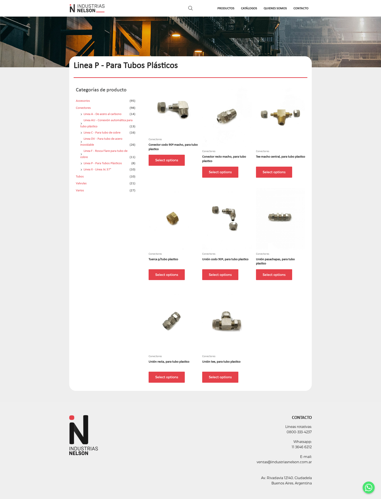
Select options (166, 160)
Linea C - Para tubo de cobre (102, 132)
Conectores (83, 108)
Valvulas (81, 183)
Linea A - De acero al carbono (102, 114)
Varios (80, 190)
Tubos (80, 176)
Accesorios (83, 101)
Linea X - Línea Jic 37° (97, 169)
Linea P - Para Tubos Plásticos (103, 163)
